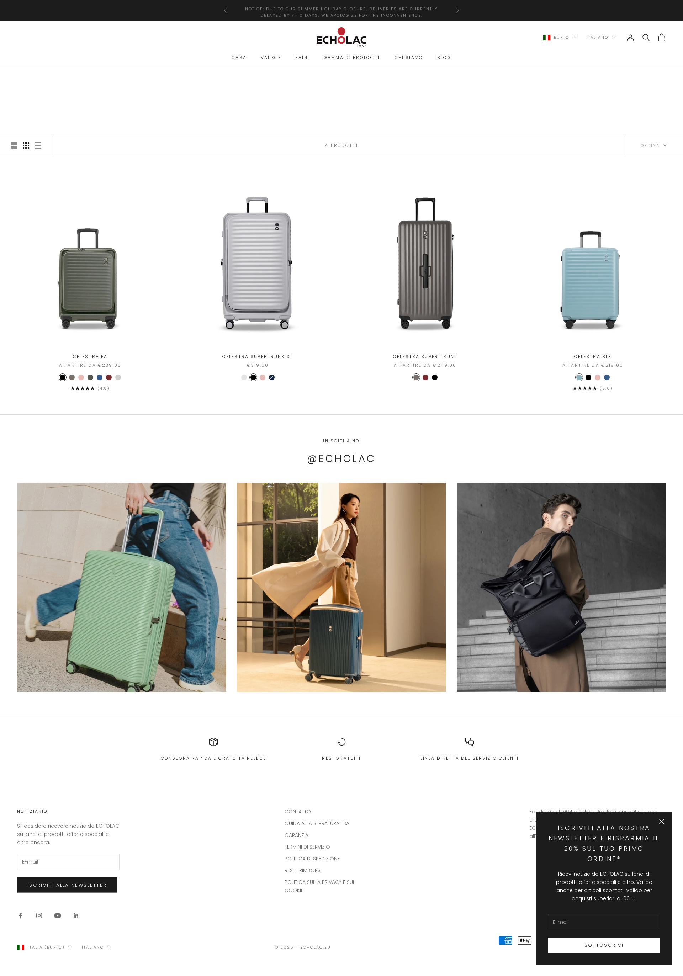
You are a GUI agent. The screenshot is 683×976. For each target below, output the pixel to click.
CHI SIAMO (409, 58)
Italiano (597, 37)
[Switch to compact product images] (38, 145)
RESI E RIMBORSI (303, 870)
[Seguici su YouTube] (57, 915)
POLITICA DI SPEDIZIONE (312, 858)
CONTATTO (298, 811)
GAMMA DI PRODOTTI (352, 58)
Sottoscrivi (604, 945)
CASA (239, 58)
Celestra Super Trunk (425, 357)
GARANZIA (296, 835)
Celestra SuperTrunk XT (257, 357)
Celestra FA (90, 357)
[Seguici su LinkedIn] (76, 915)
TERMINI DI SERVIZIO (307, 846)
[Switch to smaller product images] (26, 145)
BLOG (444, 58)
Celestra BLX (593, 357)
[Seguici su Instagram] (39, 915)
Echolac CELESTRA (86, 78)
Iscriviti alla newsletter (67, 885)
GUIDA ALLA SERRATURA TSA (317, 823)
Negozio (47, 78)
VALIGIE (271, 58)
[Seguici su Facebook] (20, 915)
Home (23, 78)
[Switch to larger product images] (14, 145)
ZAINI (302, 58)
